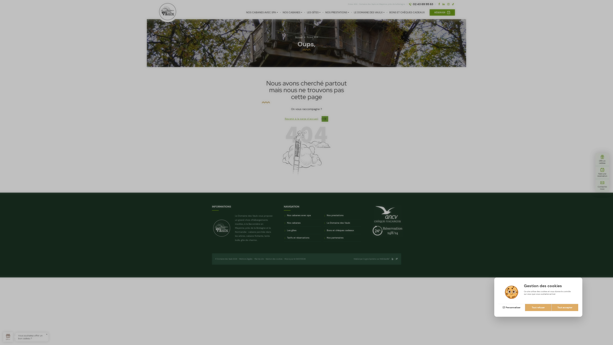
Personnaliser (513, 307)
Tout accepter (564, 307)
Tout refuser (538, 307)
